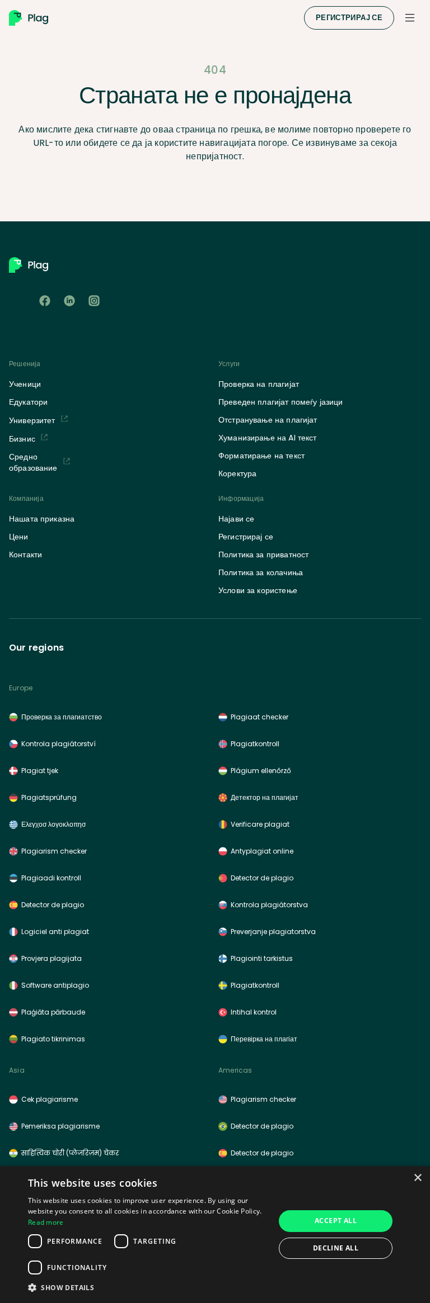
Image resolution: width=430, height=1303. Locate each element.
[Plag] (154, 18)
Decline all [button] (335, 1248)
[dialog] (215, 1234)
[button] (148, 1288)
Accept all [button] (336, 1220)
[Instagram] (94, 301)
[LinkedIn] (69, 301)
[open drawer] (410, 18)
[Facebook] (45, 301)
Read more (46, 1222)
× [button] (417, 1178)
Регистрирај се (349, 17)
